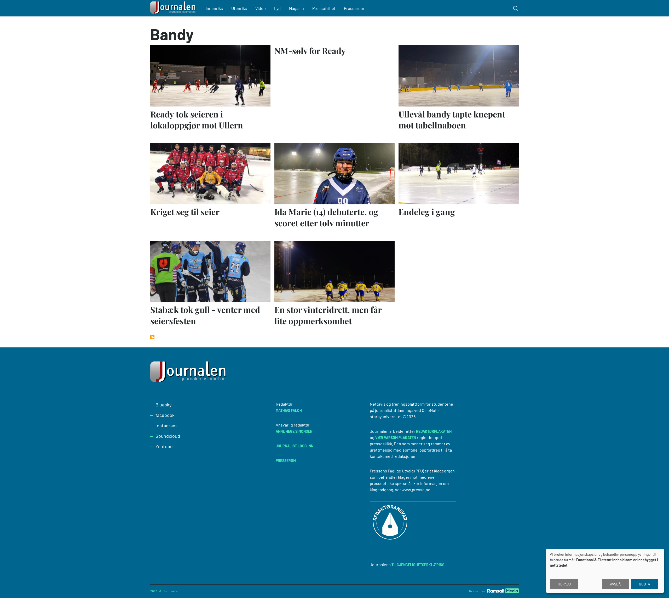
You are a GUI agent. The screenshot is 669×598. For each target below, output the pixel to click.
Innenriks (214, 8)
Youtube (164, 446)
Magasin (296, 8)
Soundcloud (167, 436)
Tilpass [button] (564, 584)
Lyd (277, 8)
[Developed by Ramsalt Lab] (503, 590)
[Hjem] (173, 8)
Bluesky (163, 404)
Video (260, 8)
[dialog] (605, 571)
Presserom (354, 8)
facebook (165, 415)
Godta (644, 584)
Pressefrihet (324, 8)
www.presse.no (416, 489)
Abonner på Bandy (152, 337)
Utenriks (239, 8)
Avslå (615, 584)
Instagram (166, 425)
